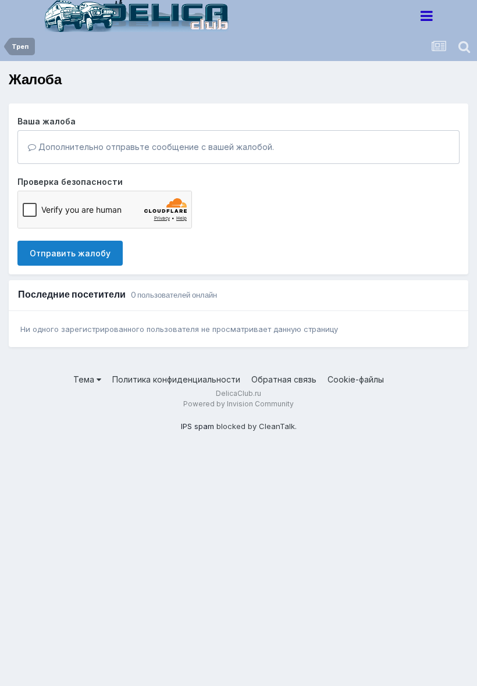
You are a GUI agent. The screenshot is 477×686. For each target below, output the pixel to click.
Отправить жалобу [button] (70, 253)
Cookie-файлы (356, 379)
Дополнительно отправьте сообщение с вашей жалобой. (155, 147)
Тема (85, 379)
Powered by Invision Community (238, 403)
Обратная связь (283, 379)
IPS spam (197, 426)
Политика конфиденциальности (176, 379)
